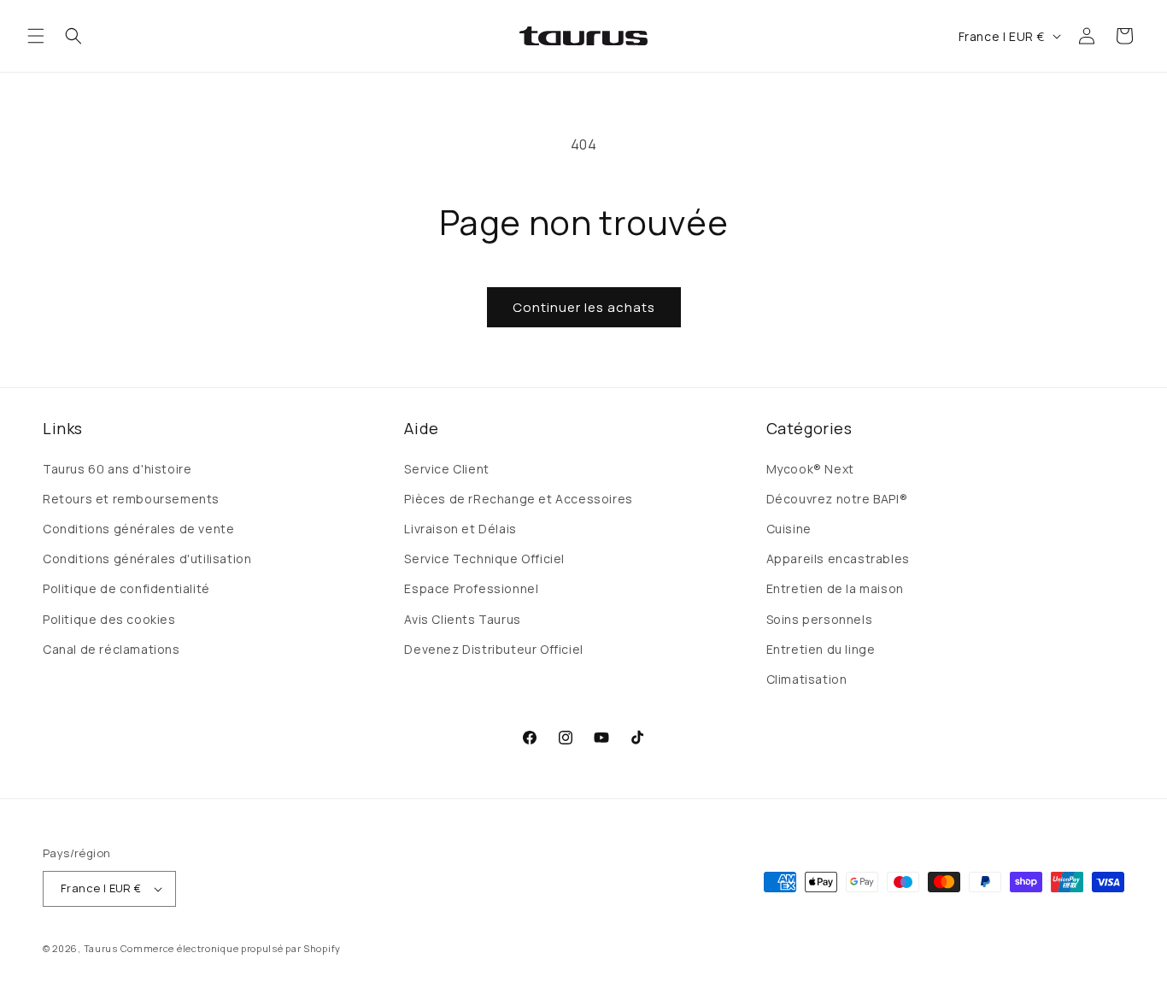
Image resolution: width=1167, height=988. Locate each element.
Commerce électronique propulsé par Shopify (230, 948)
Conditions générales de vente (138, 528)
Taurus (101, 948)
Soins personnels (819, 619)
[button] (36, 36)
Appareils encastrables (838, 558)
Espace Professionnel (471, 588)
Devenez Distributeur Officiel (493, 649)
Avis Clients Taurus (462, 619)
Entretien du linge (821, 649)
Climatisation (806, 679)
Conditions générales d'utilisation (147, 558)
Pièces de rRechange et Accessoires (518, 499)
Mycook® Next (810, 469)
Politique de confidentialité (126, 588)
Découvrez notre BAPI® (837, 499)
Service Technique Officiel (484, 558)
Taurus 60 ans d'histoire (117, 469)
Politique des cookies (109, 619)
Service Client (446, 469)
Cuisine (789, 528)
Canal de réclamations (111, 649)
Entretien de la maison (835, 588)
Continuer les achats (584, 307)
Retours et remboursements (131, 499)
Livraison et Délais (460, 528)
